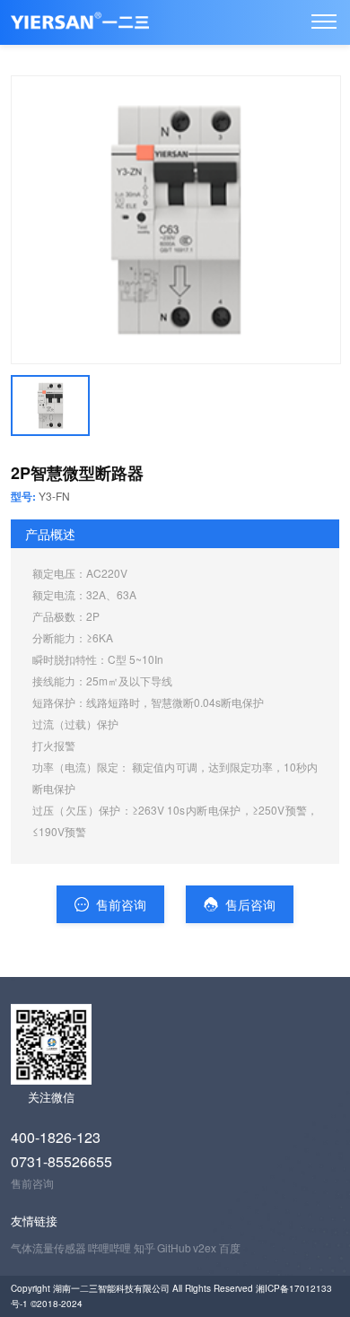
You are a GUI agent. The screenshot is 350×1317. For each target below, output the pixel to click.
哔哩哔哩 (109, 1247)
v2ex (204, 1247)
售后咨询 (249, 904)
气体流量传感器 (48, 1247)
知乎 (144, 1247)
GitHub (174, 1247)
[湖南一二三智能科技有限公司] (324, 21)
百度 (230, 1247)
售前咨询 (119, 904)
